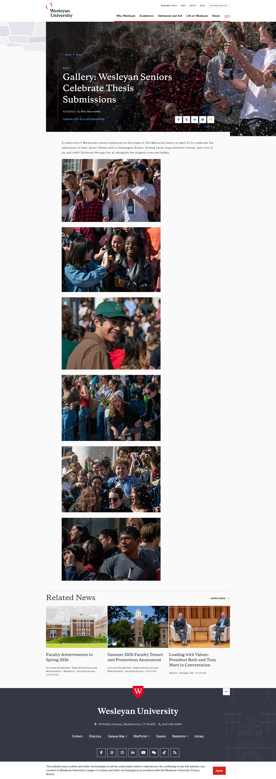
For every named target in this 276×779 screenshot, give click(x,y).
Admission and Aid (170, 15)
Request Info (169, 5)
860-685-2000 (172, 724)
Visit (183, 5)
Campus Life (70, 119)
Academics (147, 15)
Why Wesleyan (125, 15)
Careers (161, 736)
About (216, 15)
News (79, 54)
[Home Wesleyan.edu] (67, 12)
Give (202, 5)
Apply (192, 5)
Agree (219, 770)
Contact (77, 736)
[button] (226, 15)
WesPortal (140, 736)
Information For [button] (219, 5)
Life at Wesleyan (197, 15)
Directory (95, 736)
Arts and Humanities (92, 119)
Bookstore (178, 736)
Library (199, 736)
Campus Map (116, 736)
